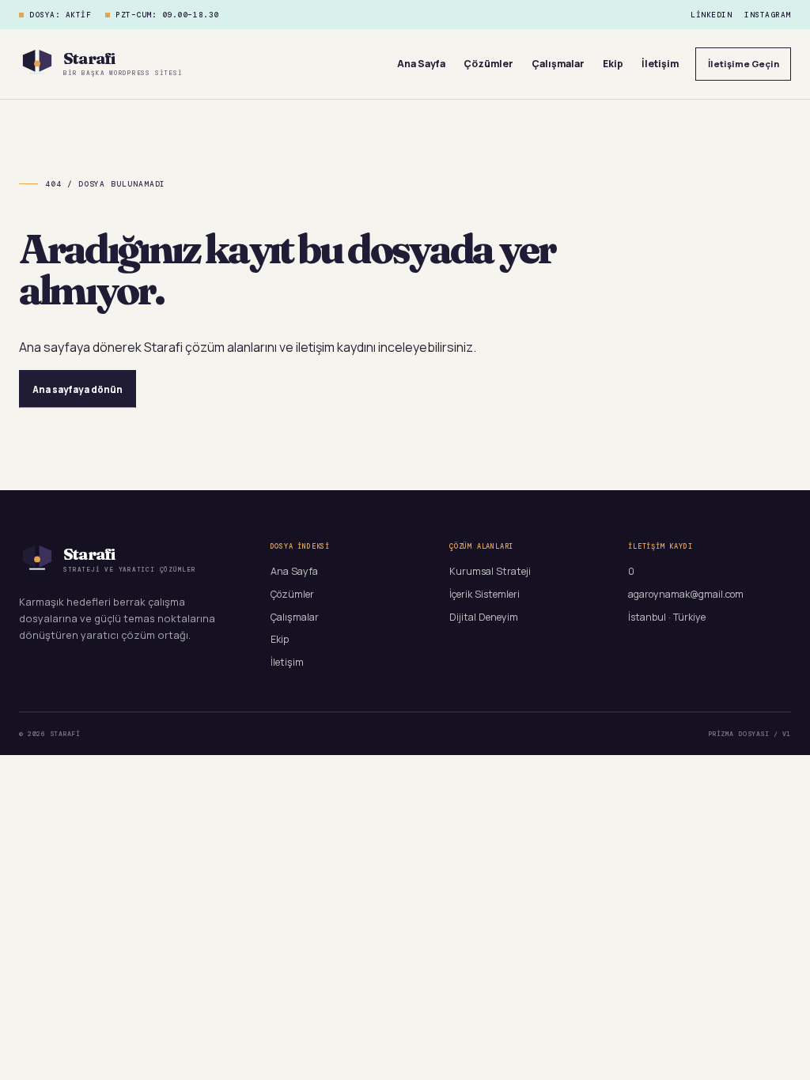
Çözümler (488, 63)
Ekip (613, 63)
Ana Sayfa (421, 63)
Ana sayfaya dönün (77, 389)
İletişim (660, 63)
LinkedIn (711, 15)
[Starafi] (37, 64)
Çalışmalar (558, 63)
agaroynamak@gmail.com (686, 594)
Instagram (767, 15)
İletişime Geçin (743, 64)
